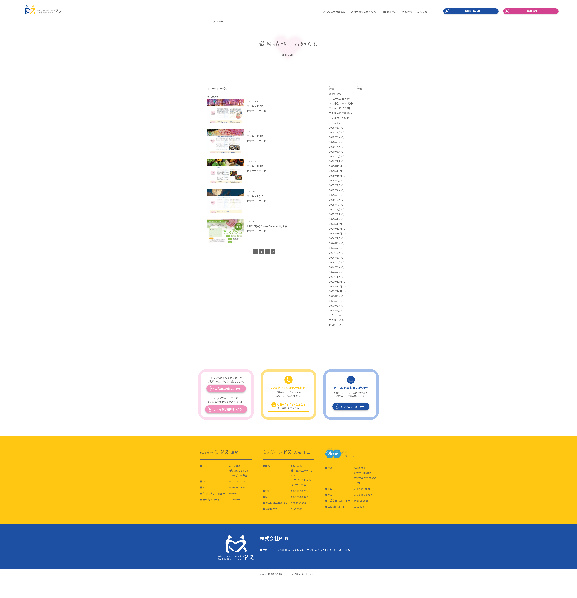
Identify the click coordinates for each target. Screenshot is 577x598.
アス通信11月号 (255, 136)
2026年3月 (335, 151)
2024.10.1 (252, 161)
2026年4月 (335, 147)
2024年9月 (335, 238)
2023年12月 (335, 281)
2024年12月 (335, 224)
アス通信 (334, 320)
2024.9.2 (251, 191)
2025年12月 (335, 166)
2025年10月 (335, 175)
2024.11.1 (252, 131)
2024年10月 (335, 233)
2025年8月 (335, 185)
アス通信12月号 (255, 106)
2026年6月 (335, 137)
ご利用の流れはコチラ (228, 388)
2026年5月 (335, 142)
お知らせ (334, 325)
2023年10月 (335, 291)
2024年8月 (335, 243)
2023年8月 (335, 301)
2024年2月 (335, 272)
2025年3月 (335, 209)
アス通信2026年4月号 (341, 118)
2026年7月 (335, 132)
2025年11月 (335, 171)
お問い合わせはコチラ (352, 406)
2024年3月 (335, 267)
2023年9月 (335, 296)
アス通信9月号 (255, 196)
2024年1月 (335, 277)
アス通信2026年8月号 (341, 98)
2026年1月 (335, 161)
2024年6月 (335, 252)
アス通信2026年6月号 (341, 108)
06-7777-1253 (299, 491)
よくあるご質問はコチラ (228, 409)
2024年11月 (335, 228)
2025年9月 (335, 180)
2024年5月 (335, 257)
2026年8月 (335, 127)
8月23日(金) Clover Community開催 (267, 226)
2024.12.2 (252, 101)
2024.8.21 (252, 221)
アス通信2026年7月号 (341, 103)
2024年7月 (335, 248)
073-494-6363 (362, 488)
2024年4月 (335, 262)
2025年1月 (335, 219)
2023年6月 (335, 310)
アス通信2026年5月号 (341, 113)
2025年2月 (335, 214)
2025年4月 (335, 204)
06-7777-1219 (237, 481)
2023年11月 (335, 286)
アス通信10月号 (255, 166)
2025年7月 (335, 190)
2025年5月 (335, 199)
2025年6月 (335, 195)
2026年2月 (335, 156)
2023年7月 (335, 305)
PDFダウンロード (256, 111)
